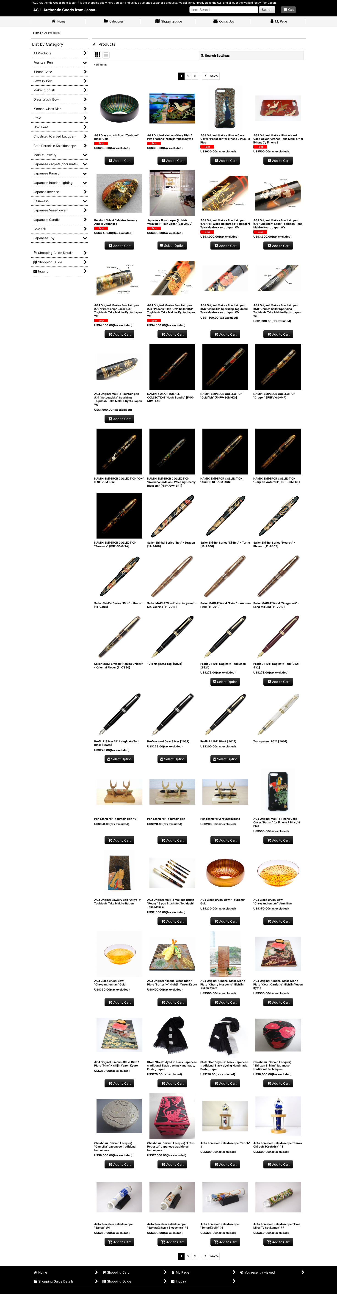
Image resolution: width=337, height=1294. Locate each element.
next (214, 76)
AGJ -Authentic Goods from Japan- (65, 10)
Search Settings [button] (217, 55)
